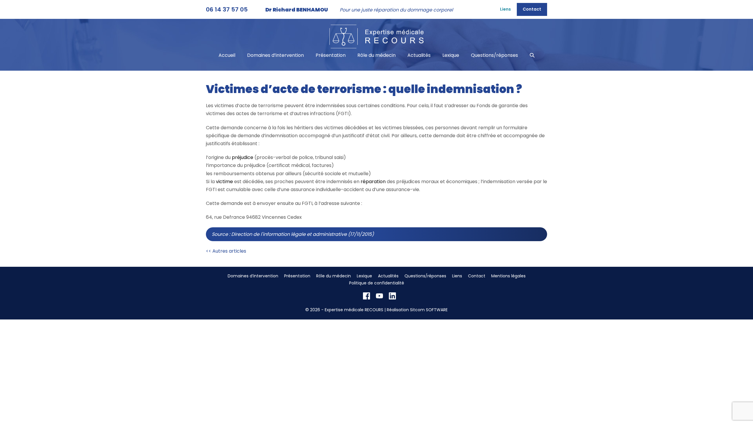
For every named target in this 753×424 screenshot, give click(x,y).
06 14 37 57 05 (227, 9)
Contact (532, 9)
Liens (505, 9)
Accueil (227, 55)
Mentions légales (508, 276)
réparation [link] (373, 181)
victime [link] (224, 181)
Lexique (450, 55)
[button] (532, 55)
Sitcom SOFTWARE (429, 310)
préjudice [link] (242, 157)
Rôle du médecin (376, 55)
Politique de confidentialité (376, 283)
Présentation (331, 55)
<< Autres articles (226, 251)
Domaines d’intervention (275, 55)
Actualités (419, 55)
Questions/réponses (494, 55)
